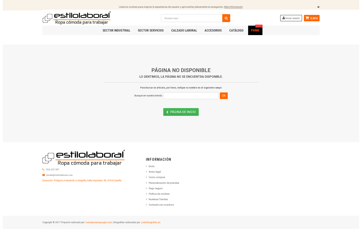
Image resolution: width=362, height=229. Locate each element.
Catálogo (236, 30)
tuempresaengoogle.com (99, 222)
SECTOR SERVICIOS (151, 30)
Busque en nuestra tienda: (148, 95)
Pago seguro (156, 188)
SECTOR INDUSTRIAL (116, 30)
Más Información (233, 6)
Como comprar (157, 177)
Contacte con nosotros (161, 204)
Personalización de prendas (164, 182)
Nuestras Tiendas (158, 199)
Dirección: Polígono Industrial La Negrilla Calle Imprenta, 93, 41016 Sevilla (81, 180)
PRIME (256, 29)
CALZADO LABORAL (184, 30)
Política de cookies (159, 193)
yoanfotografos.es (150, 222)
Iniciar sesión (292, 18)
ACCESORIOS (213, 30)
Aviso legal (155, 171)
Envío (152, 166)
